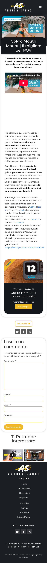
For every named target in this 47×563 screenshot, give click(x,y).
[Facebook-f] (23, 331)
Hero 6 (21, 210)
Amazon (35, 219)
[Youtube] (17, 331)
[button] (40, 7)
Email (7, 405)
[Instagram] (29, 331)
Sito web (8, 415)
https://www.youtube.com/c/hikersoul (24, 247)
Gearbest (19, 222)
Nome (7, 394)
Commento (10, 361)
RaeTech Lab (33, 546)
